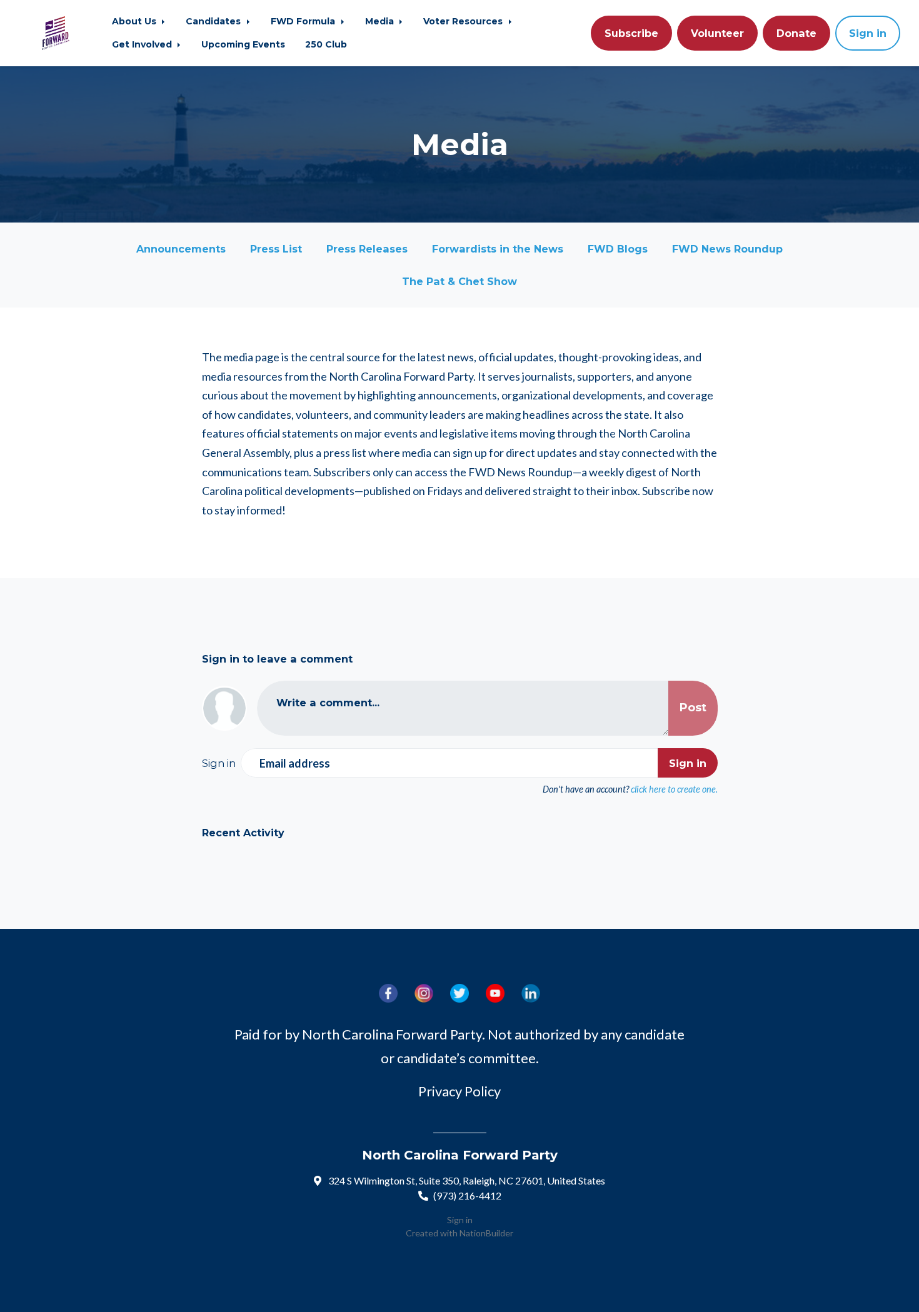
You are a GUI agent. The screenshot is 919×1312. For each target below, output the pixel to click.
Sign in (867, 33)
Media (380, 21)
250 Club (326, 44)
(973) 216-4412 (467, 1195)
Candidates (214, 21)
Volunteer (717, 33)
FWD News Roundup (727, 249)
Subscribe (631, 33)
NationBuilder (486, 1233)
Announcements (181, 249)
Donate (796, 33)
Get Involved (143, 44)
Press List (276, 249)
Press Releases (367, 249)
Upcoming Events (243, 44)
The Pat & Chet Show (459, 281)
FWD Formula (304, 21)
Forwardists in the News (497, 249)
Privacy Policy (459, 1091)
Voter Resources (464, 21)
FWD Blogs (618, 249)
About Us (135, 21)
